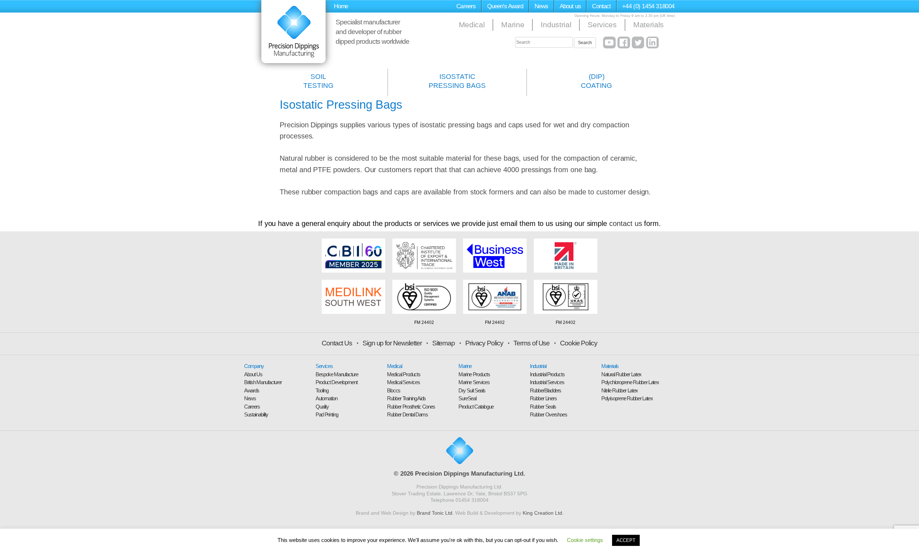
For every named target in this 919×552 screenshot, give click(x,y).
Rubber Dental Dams (407, 414)
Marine (512, 24)
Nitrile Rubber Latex (619, 390)
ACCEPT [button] (625, 540)
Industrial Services (547, 382)
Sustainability (256, 414)
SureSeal (467, 398)
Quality (322, 407)
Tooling (322, 390)
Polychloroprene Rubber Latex (630, 382)
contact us (625, 223)
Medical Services (403, 382)
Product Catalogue (476, 407)
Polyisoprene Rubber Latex (627, 398)
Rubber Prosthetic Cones (411, 407)
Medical (472, 24)
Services (602, 24)
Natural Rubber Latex (621, 374)
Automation (326, 398)
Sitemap (443, 343)
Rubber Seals (543, 407)
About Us (253, 374)
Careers (466, 6)
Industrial (556, 24)
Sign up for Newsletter (392, 343)
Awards (251, 390)
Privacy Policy (484, 343)
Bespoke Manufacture (337, 374)
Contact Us (337, 343)
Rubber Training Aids (406, 398)
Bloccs (393, 390)
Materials (648, 24)
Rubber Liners (543, 398)
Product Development (336, 382)
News (542, 6)
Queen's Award (505, 6)
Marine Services (474, 382)
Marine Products (474, 374)
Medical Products (403, 374)
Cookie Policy (578, 343)
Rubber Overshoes (548, 414)
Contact (601, 6)
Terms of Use (531, 343)
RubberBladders (545, 390)
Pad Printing (327, 414)
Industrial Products (547, 374)
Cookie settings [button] (585, 540)
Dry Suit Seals (471, 390)
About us (570, 6)
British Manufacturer (263, 382)
